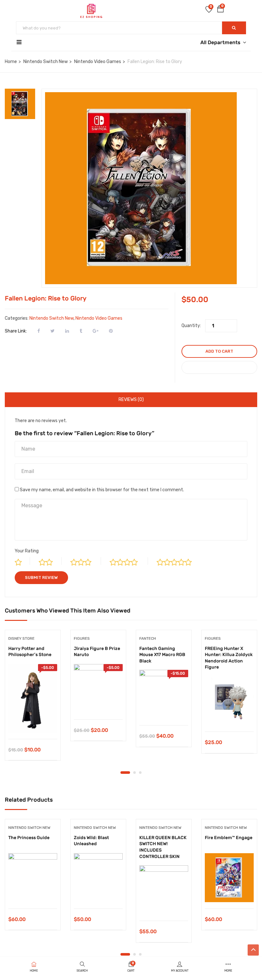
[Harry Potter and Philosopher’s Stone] (32, 698)
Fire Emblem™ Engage (228, 837)
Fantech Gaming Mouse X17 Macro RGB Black (162, 655)
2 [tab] (134, 772)
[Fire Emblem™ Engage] (229, 877)
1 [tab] (125, 772)
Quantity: (191, 325)
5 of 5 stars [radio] (180, 561)
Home (11, 61)
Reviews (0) (131, 399)
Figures (82, 638)
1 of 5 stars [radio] (22, 561)
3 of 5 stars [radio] (85, 561)
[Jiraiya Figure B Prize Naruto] (98, 688)
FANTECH (147, 638)
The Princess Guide (29, 837)
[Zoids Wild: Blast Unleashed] (98, 877)
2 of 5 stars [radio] (50, 561)
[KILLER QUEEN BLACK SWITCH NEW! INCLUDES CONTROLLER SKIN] (163, 889)
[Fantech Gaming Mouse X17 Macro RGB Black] (163, 694)
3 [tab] (140, 772)
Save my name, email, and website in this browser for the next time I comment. (102, 490)
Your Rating (27, 551)
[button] (220, 10)
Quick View (33, 722)
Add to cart (219, 351)
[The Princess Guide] (32, 877)
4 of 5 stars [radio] (129, 561)
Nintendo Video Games (97, 61)
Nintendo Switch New (45, 61)
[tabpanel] (33, 700)
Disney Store (21, 638)
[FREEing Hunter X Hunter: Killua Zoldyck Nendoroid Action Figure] (229, 700)
